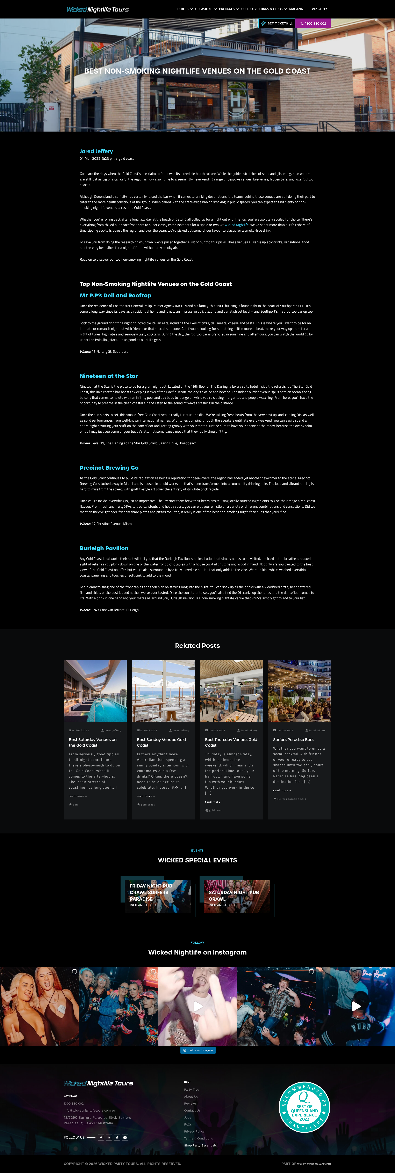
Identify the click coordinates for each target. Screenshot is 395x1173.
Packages (227, 9)
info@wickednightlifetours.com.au (89, 1110)
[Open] (39, 1006)
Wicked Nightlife (236, 225)
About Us (191, 1096)
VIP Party (319, 9)
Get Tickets (277, 23)
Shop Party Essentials (200, 1145)
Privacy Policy (194, 1131)
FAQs (188, 1124)
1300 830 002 (315, 23)
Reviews (190, 1103)
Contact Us (192, 1110)
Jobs (187, 1117)
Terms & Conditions (198, 1138)
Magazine (297, 9)
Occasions (204, 9)
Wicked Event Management (314, 1164)
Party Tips (191, 1089)
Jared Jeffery (96, 151)
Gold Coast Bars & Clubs (262, 9)
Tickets (183, 9)
